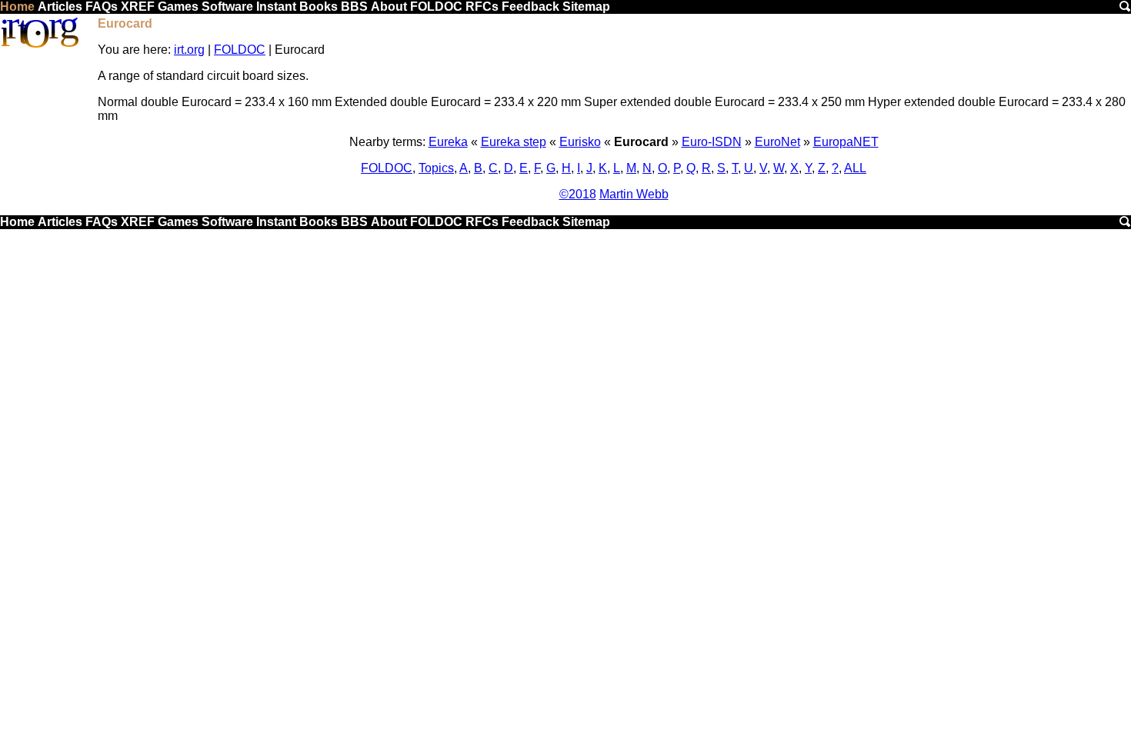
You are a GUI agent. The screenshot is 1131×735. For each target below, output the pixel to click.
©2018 (577, 194)
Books (318, 6)
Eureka (448, 141)
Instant (276, 6)
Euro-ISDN (712, 141)
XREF (138, 6)
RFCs (482, 6)
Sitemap (586, 6)
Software (227, 6)
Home (17, 6)
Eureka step (513, 141)
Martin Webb (634, 194)
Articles (60, 6)
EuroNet (777, 141)
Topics (436, 168)
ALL (855, 168)
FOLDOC (436, 6)
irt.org (189, 49)
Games (178, 6)
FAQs (101, 6)
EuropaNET (846, 141)
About (389, 6)
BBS (354, 6)
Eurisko (580, 141)
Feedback (530, 6)
